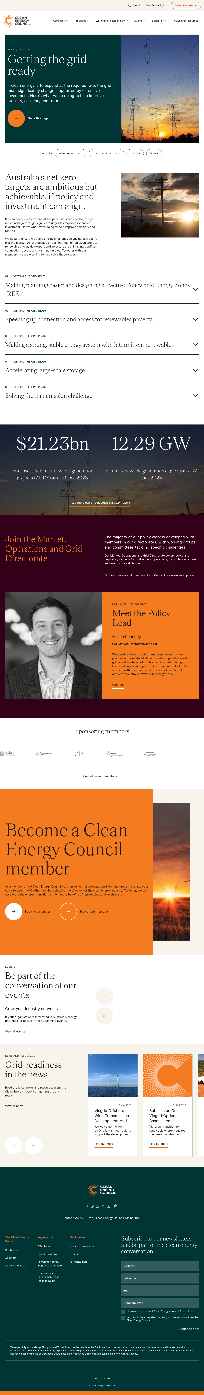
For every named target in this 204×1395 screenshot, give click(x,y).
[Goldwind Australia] (53, 754)
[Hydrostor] (160, 754)
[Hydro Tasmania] (125, 754)
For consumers (78, 1261)
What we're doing (70, 153)
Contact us (11, 1250)
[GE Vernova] (18, 754)
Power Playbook (47, 1254)
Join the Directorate (106, 153)
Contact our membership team (175, 575)
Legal (96, 1378)
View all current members (100, 776)
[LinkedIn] (97, 1206)
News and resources (186, 20)
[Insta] (92, 1206)
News (154, 153)
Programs (80, 20)
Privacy (107, 1378)
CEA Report (44, 1246)
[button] (33, 1145)
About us (10, 1257)
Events (138, 20)
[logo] (17, 20)
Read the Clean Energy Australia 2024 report (99, 502)
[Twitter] (103, 1206)
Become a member (186, 5)
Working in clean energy (110, 20)
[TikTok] (115, 1206)
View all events (15, 1031)
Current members (15, 1265)
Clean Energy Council (100, 1385)
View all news (14, 1106)
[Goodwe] (89, 754)
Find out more (104, 1143)
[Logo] (102, 1189)
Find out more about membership (127, 575)
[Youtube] (109, 1206)
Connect (118, 684)
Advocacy (59, 20)
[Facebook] (87, 1206)
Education (158, 20)
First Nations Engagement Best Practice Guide (48, 1277)
